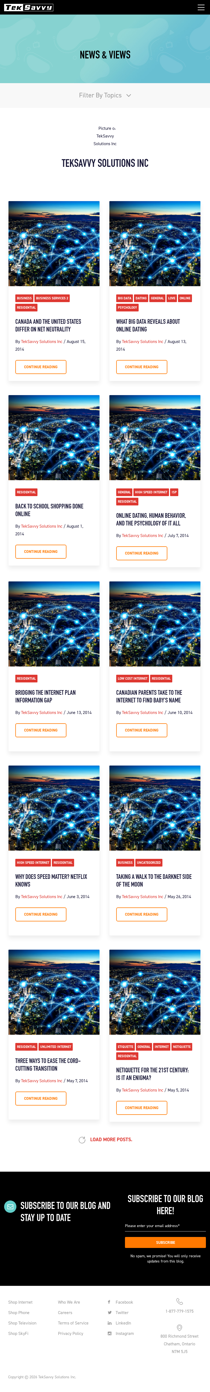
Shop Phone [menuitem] (19, 1312)
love (171, 298)
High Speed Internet (151, 492)
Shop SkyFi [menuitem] (18, 1333)
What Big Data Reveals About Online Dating (148, 326)
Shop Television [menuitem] (22, 1323)
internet (162, 1047)
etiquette (125, 1047)
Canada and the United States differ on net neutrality (48, 326)
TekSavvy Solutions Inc (41, 341)
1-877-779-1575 (179, 1311)
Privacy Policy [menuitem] (70, 1333)
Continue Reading (41, 367)
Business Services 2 (52, 298)
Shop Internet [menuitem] (20, 1302)
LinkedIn (123, 1323)
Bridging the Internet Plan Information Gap (45, 697)
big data (124, 298)
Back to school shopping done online (49, 511)
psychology (127, 307)
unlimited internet (55, 1047)
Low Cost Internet (132, 678)
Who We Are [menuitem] (69, 1302)
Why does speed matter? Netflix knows (51, 881)
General (157, 298)
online (185, 298)
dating (141, 298)
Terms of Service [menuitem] (73, 1323)
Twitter (122, 1312)
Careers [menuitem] (65, 1312)
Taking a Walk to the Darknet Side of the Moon (154, 881)
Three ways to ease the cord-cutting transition (48, 1065)
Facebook (124, 1302)
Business (24, 298)
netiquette (182, 1047)
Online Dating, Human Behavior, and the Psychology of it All (151, 520)
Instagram (124, 1333)
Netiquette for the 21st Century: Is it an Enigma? (153, 1074)
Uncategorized (149, 862)
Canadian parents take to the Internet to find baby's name (149, 697)
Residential (26, 307)
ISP (174, 492)
